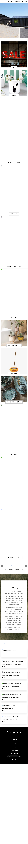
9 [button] (15, 569)
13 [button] (19, 569)
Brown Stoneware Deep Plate (8, 653)
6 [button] (11, 569)
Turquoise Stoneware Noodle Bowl (9, 719)
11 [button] (17, 569)
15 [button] (22, 569)
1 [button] (5, 569)
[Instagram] (15, 759)
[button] (14, 20)
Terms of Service (14, 750)
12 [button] (18, 569)
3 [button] (8, 569)
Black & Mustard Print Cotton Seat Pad (10, 686)
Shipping (14, 746)
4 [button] (9, 569)
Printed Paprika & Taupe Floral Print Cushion (11, 664)
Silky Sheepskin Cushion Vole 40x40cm (10, 675)
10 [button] (16, 569)
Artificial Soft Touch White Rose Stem (10, 697)
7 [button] (12, 569)
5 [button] (10, 569)
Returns (14, 743)
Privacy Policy (14, 739)
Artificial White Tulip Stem (7, 708)
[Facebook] (12, 759)
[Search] (23, 1)
